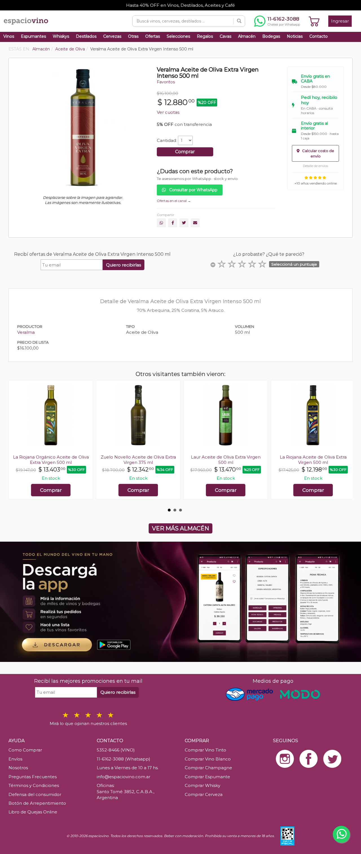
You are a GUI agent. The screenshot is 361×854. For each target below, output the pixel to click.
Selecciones (178, 36)
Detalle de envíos (315, 166)
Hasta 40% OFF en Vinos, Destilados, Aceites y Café (180, 5)
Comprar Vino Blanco (208, 759)
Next (345, 442)
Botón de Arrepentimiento (37, 803)
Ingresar (340, 21)
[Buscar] (239, 21)
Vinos (8, 36)
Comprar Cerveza (204, 794)
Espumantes (33, 36)
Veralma (26, 332)
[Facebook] (172, 222)
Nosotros (18, 767)
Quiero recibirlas (123, 265)
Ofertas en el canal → (174, 201)
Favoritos (166, 81)
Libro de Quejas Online (32, 812)
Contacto (318, 36)
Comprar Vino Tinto (205, 750)
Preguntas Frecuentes (32, 776)
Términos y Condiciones (33, 785)
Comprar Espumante (207, 776)
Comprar (185, 151)
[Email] (195, 222)
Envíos (15, 759)
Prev (15, 442)
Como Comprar (25, 750)
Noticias (295, 36)
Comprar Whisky (202, 785)
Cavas (225, 36)
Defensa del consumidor (34, 794)
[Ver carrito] (314, 21)
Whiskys (61, 36)
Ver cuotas (168, 112)
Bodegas (271, 36)
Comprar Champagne (208, 767)
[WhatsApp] (161, 222)
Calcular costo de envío (317, 153)
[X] (183, 222)
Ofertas (152, 36)
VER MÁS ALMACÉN (180, 528)
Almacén (247, 36)
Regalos (205, 36)
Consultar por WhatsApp (192, 189)
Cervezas (112, 36)
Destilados (86, 36)
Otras (133, 36)
